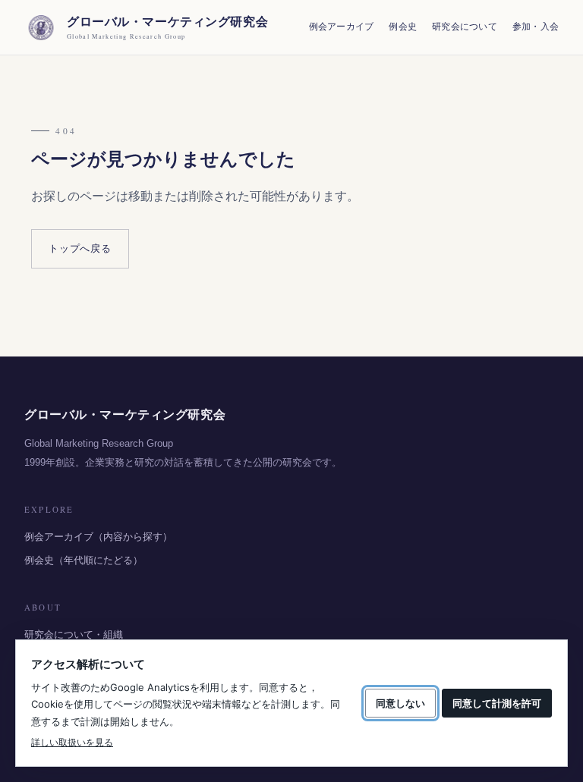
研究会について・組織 (73, 634)
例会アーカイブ (341, 26)
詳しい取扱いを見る (72, 742)
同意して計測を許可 (496, 703)
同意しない (400, 703)
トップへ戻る (80, 248)
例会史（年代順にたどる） (83, 560)
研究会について (464, 26)
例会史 (403, 26)
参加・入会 (535, 26)
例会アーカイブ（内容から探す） (98, 536)
